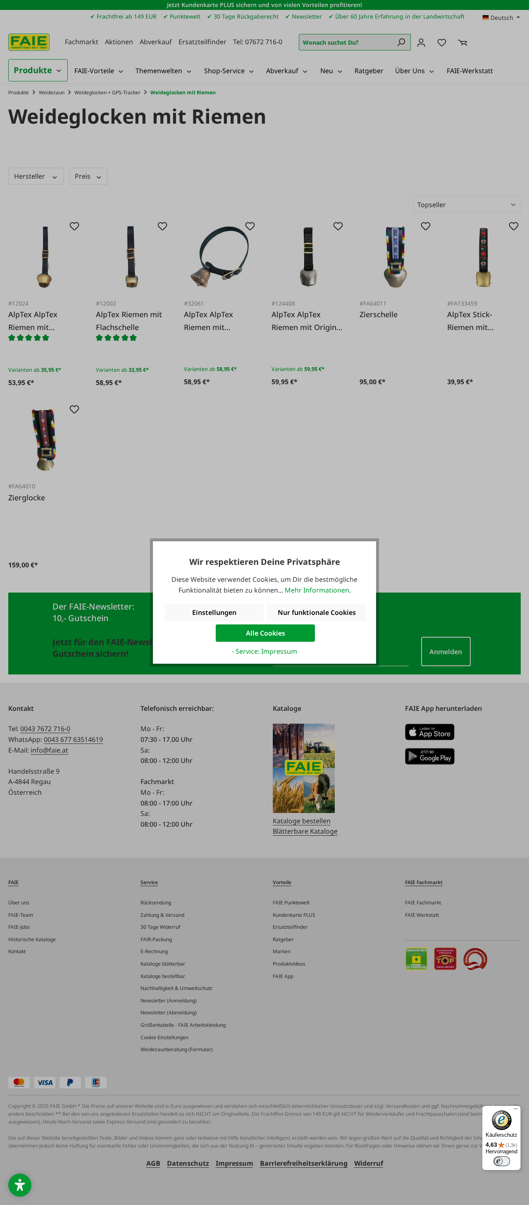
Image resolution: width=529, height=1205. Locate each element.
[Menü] (516, 1111)
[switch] (501, 1161)
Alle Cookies (265, 633)
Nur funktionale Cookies (317, 612)
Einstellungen (214, 612)
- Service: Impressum (264, 651)
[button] (19, 1185)
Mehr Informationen (317, 590)
